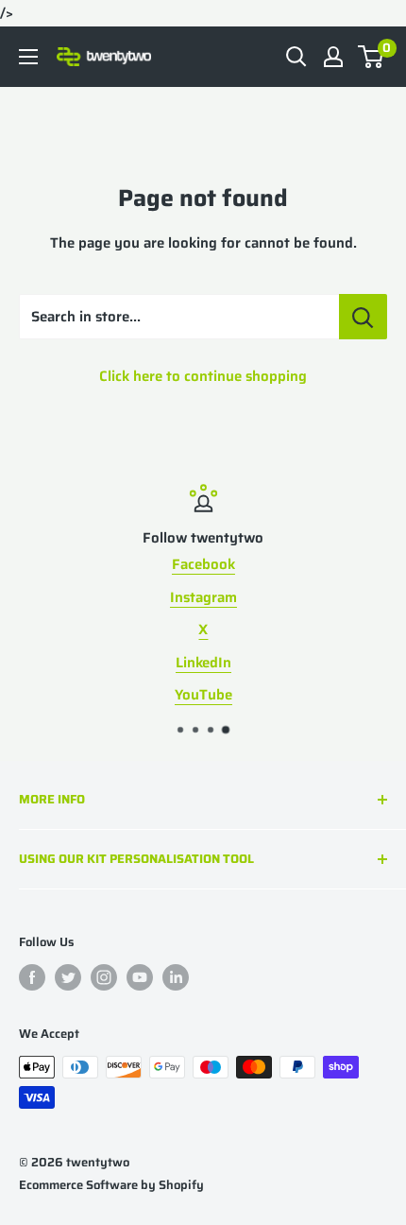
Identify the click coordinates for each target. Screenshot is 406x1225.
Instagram (203, 597)
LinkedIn (203, 662)
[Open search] (296, 56)
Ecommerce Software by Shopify (111, 1185)
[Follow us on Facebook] (32, 977)
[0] (371, 56)
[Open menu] (28, 56)
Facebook (203, 564)
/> (203, 598)
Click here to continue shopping (203, 376)
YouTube (203, 694)
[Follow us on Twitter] (68, 977)
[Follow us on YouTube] (140, 977)
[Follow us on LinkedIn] (175, 977)
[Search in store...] (363, 316)
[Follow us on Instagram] (104, 977)
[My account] (333, 56)
